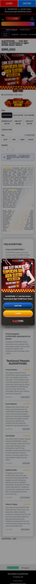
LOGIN (18, 313)
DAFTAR (18, 306)
